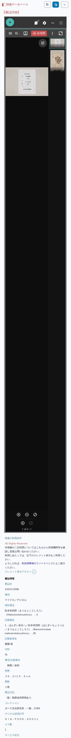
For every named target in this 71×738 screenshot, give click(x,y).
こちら (39, 547)
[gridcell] (14, 4)
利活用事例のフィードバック (37, 563)
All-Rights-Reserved (16, 543)
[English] (55, 5)
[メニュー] (64, 4)
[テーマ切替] (47, 4)
